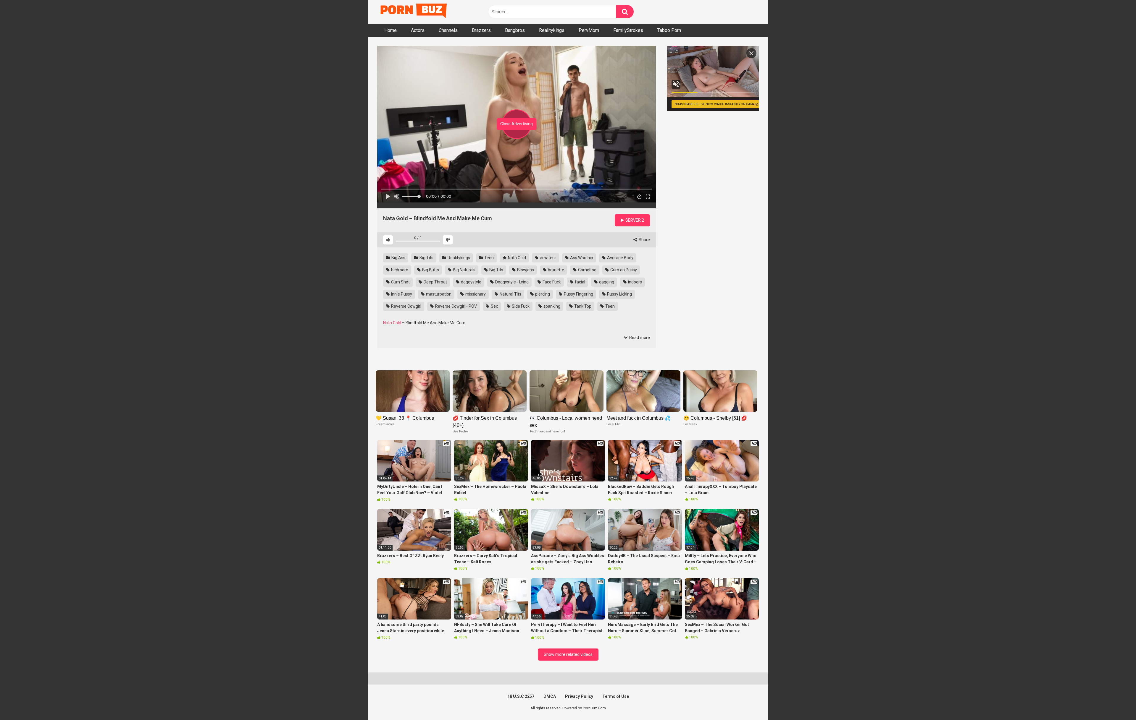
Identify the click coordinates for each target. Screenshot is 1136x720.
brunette (555, 269)
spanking (551, 306)
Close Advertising (516, 123)
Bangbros (515, 30)
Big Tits (426, 257)
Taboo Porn (669, 30)
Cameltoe (586, 269)
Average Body (619, 257)
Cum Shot (400, 282)
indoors (634, 282)
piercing (542, 294)
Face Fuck (551, 282)
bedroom (399, 269)
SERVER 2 (634, 220)
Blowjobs (525, 269)
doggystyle (470, 282)
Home (390, 30)
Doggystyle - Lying (511, 282)
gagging (606, 282)
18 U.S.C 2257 (520, 696)
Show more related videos (568, 654)
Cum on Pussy (623, 269)
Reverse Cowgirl (405, 306)
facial (579, 282)
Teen (488, 257)
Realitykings (551, 30)
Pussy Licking (619, 294)
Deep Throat (435, 282)
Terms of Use (615, 696)
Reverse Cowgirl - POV (455, 306)
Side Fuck (520, 306)
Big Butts (430, 269)
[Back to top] (1116, 702)
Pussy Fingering (578, 294)
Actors (418, 30)
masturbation (438, 294)
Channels (448, 30)
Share (644, 239)
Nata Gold (516, 257)
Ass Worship (581, 257)
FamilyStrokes (628, 30)
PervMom (589, 30)
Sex (494, 306)
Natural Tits (510, 294)
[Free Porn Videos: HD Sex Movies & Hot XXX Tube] (414, 12)
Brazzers (481, 30)
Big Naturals (463, 269)
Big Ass (397, 257)
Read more (639, 337)
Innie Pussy (401, 294)
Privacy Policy (579, 696)
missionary (475, 294)
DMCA (549, 696)
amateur (547, 257)
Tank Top (582, 306)
